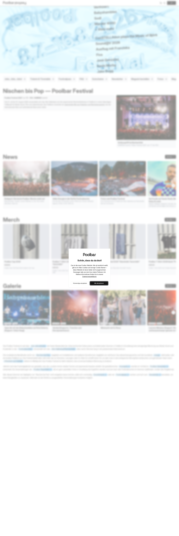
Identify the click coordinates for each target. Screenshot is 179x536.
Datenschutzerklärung (89, 277)
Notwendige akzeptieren (80, 283)
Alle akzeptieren (99, 283)
